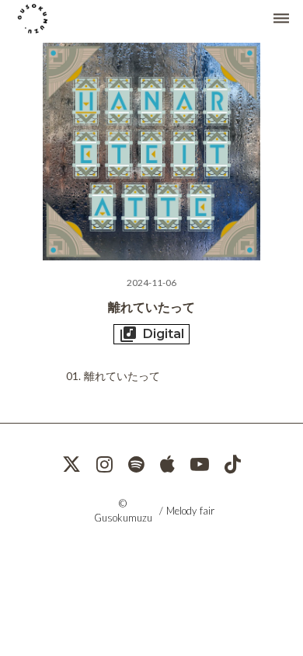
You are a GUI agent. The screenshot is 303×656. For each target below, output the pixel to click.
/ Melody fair (186, 510)
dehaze (281, 18)
